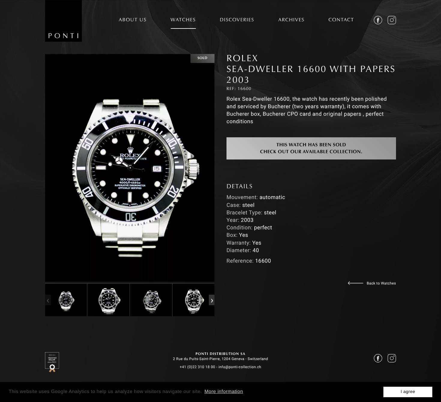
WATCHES (183, 20)
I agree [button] (407, 391)
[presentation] (48, 299)
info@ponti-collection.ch (239, 367)
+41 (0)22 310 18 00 (197, 367)
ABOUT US (133, 20)
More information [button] (223, 391)
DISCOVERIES (237, 20)
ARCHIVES (291, 20)
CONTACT (341, 20)
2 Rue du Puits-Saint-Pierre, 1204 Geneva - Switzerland (220, 359)
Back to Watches (381, 283)
